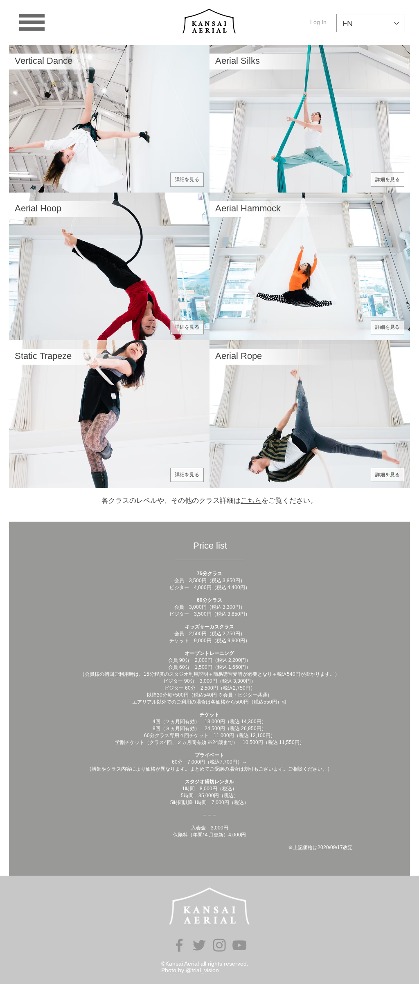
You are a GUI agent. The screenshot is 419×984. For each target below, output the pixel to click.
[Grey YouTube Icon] (239, 945)
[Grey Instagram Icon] (219, 945)
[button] (32, 22)
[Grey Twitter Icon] (199, 945)
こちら (251, 500)
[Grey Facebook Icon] (179, 945)
